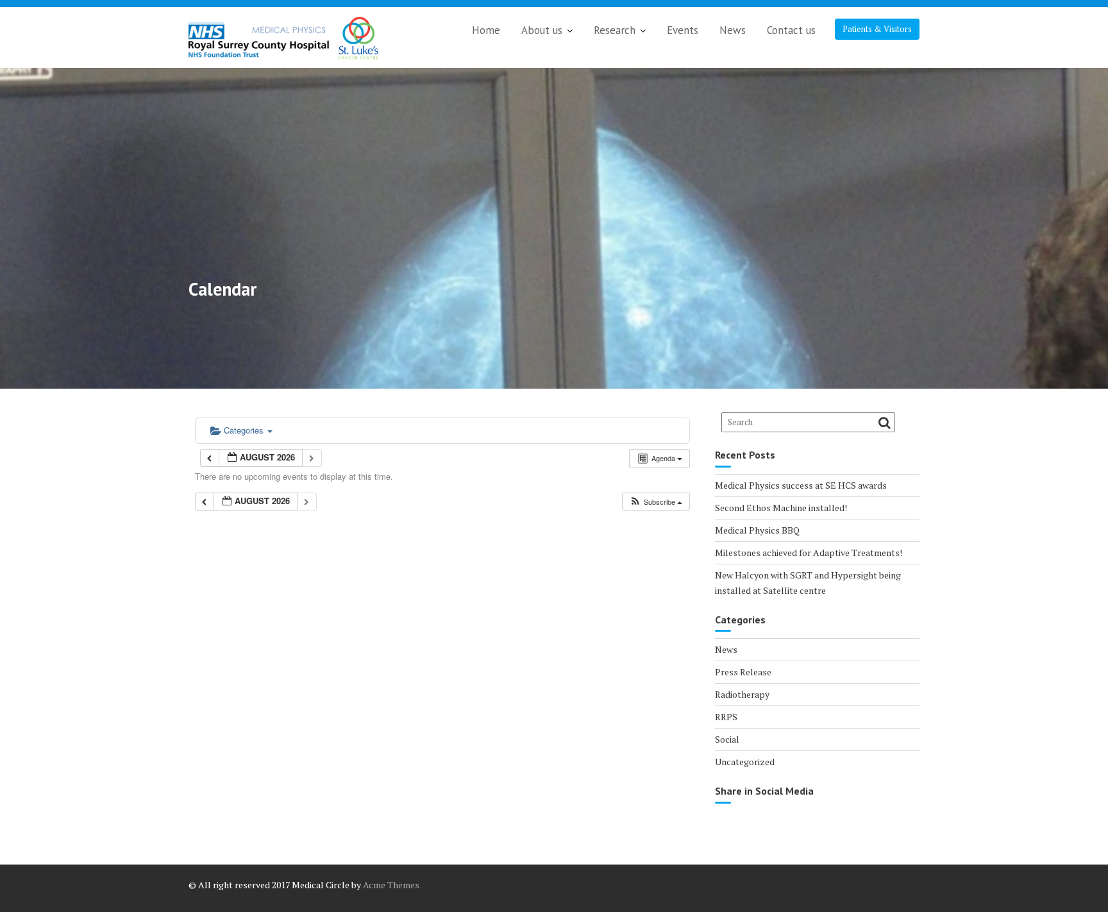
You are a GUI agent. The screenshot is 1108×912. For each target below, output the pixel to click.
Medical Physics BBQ (757, 530)
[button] (656, 502)
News (732, 30)
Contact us (791, 30)
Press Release (743, 672)
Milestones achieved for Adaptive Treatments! (808, 552)
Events (682, 30)
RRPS (726, 717)
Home (486, 30)
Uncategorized (745, 762)
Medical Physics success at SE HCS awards (801, 485)
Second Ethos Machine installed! (781, 508)
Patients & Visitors (877, 29)
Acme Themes (391, 885)
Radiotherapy (742, 694)
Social (727, 739)
